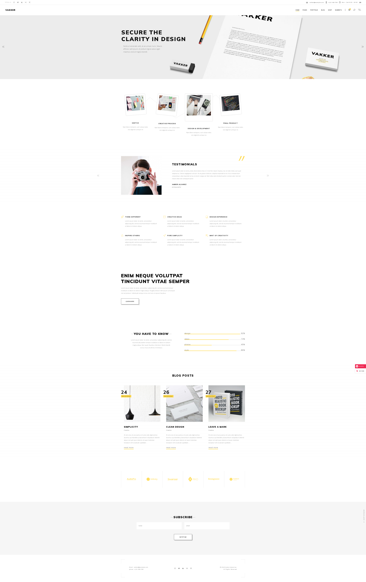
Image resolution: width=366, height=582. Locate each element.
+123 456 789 (139, 569)
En (360, 2)
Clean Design (175, 427)
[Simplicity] (142, 403)
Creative (126, 430)
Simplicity (131, 427)
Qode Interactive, (231, 567)
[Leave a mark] (226, 403)
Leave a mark (217, 427)
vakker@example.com (141, 567)
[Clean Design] (184, 403)
